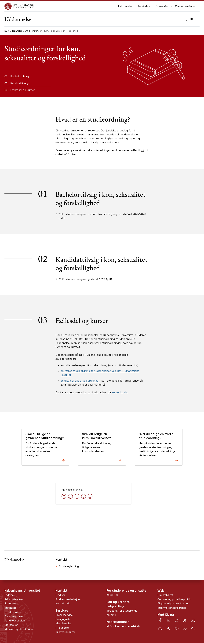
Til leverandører (65, 632)
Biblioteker (11, 624)
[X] (185, 620)
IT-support (62, 627)
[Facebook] (160, 620)
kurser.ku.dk (119, 392)
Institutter (11, 607)
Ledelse (9, 595)
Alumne (111, 615)
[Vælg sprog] (191, 19)
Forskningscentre (15, 612)
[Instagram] (176, 620)
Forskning (144, 6)
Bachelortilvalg (19, 76)
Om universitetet (185, 6)
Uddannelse (125, 6)
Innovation (162, 6)
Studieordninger (33, 31)
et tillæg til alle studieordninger (80, 380)
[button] (198, 19)
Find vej (60, 595)
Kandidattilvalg (19, 83)
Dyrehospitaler (13, 616)
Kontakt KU (62, 603)
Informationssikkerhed (171, 607)
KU (5, 31)
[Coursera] (185, 629)
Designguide (62, 619)
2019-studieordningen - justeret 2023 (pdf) (85, 279)
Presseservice (64, 615)
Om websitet (165, 595)
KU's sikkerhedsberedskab (123, 626)
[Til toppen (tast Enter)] (192, 607)
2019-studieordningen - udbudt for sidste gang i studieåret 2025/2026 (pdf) (102, 216)
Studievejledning (68, 566)
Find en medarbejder (68, 599)
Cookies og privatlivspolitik (174, 599)
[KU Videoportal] (160, 629)
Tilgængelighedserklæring (173, 603)
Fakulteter (11, 603)
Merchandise (63, 623)
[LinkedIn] (168, 620)
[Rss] (193, 629)
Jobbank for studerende (121, 610)
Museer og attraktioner (19, 629)
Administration (13, 599)
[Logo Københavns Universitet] (19, 6)
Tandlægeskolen (14, 620)
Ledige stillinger (116, 606)
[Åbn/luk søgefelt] (185, 19)
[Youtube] (193, 620)
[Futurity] (168, 629)
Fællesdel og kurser (22, 90)
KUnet (110, 595)
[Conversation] (176, 629)
